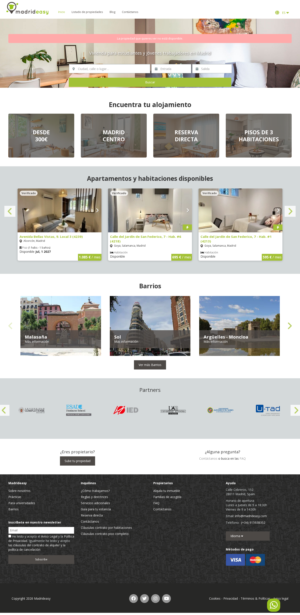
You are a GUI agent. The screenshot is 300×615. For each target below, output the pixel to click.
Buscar (150, 82)
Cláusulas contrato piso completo (105, 534)
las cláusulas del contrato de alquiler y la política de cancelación (36, 547)
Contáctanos (130, 12)
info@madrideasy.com (251, 516)
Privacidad (230, 598)
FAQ (243, 458)
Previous (9, 211)
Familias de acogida (167, 497)
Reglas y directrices (94, 497)
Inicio (61, 12)
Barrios (13, 509)
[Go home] (27, 8)
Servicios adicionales (95, 503)
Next (290, 211)
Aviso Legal (49, 536)
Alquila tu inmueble (166, 491)
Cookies (214, 598)
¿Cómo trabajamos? (95, 491)
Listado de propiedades (87, 12)
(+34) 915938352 (253, 522)
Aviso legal (280, 598)
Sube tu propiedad (77, 461)
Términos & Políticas (255, 598)
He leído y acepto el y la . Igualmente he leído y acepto (41, 543)
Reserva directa (92, 515)
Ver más (41, 136)
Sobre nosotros (19, 491)
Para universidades (21, 503)
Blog (112, 12)
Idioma (235, 536)
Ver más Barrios (150, 365)
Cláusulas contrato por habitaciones (106, 527)
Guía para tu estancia (96, 509)
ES (283, 13)
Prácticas (14, 497)
